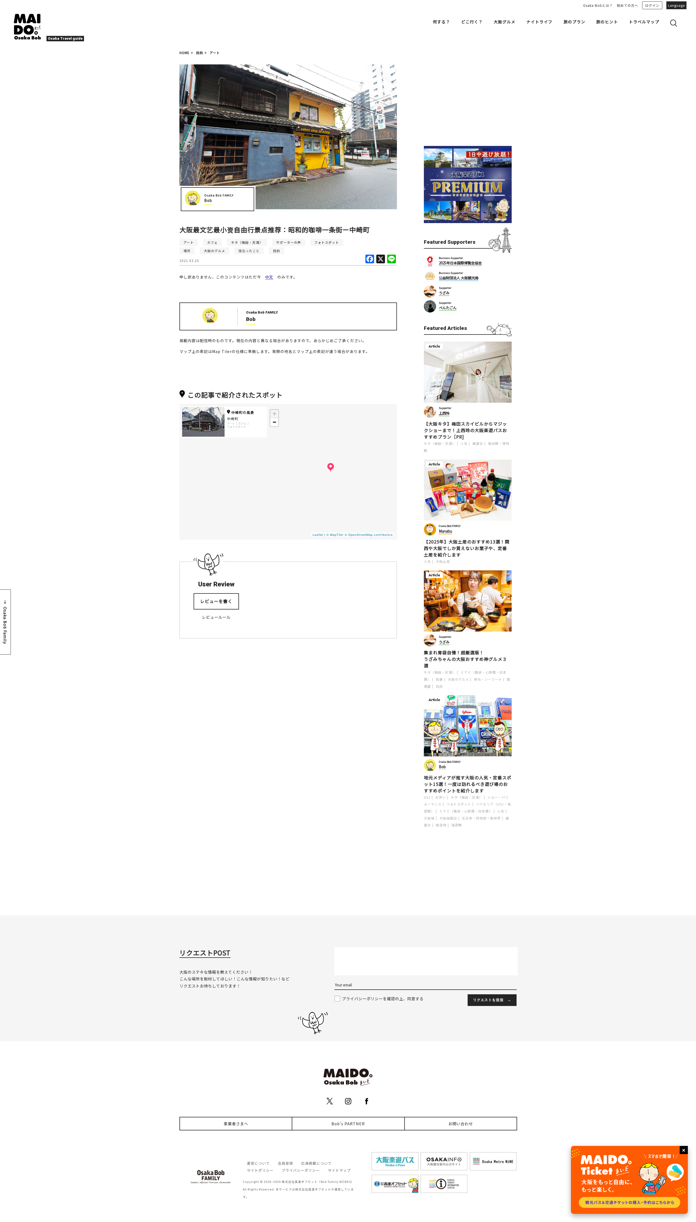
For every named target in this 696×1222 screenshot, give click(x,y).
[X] (380, 259)
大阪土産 (443, 561)
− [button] (274, 422)
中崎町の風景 (242, 412)
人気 (464, 443)
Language (676, 5)
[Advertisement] (467, 98)
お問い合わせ (460, 1123)
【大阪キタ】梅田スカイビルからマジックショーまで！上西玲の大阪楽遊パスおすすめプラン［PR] (465, 430)
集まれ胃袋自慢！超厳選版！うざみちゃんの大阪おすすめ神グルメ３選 (465, 659)
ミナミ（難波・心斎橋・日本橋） (465, 811)
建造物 (441, 825)
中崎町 (232, 418)
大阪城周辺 (448, 818)
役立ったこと (249, 250)
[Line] (391, 259)
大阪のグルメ (214, 250)
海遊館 (456, 825)
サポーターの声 (288, 242)
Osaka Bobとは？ (598, 5)
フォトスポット (326, 242)
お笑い (440, 797)
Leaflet (318, 534)
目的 (199, 52)
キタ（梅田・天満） (247, 242)
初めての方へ (627, 5)
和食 (439, 679)
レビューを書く (216, 601)
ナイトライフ (539, 21)
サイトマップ (339, 1170)
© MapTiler (335, 534)
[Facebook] (369, 259)
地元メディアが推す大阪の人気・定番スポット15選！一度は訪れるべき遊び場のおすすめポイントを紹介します (467, 784)
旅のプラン (574, 21)
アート (215, 52)
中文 (269, 277)
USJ (427, 797)
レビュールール (216, 617)
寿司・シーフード (488, 679)
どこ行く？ (472, 21)
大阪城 (429, 818)
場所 (187, 250)
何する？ (441, 21)
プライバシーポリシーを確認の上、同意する (383, 998)
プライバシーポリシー (301, 1170)
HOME (184, 52)
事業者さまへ (236, 1123)
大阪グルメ (504, 21)
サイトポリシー (260, 1170)
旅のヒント (607, 21)
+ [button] (274, 413)
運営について (258, 1163)
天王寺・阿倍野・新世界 (481, 818)
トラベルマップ (644, 21)
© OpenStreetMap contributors (369, 534)
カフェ (212, 242)
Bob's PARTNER (348, 1123)
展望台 (478, 443)
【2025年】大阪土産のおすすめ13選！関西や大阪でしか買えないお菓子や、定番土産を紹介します (466, 548)
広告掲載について (316, 1163)
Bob (208, 200)
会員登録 (285, 1163)
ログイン (652, 5)
